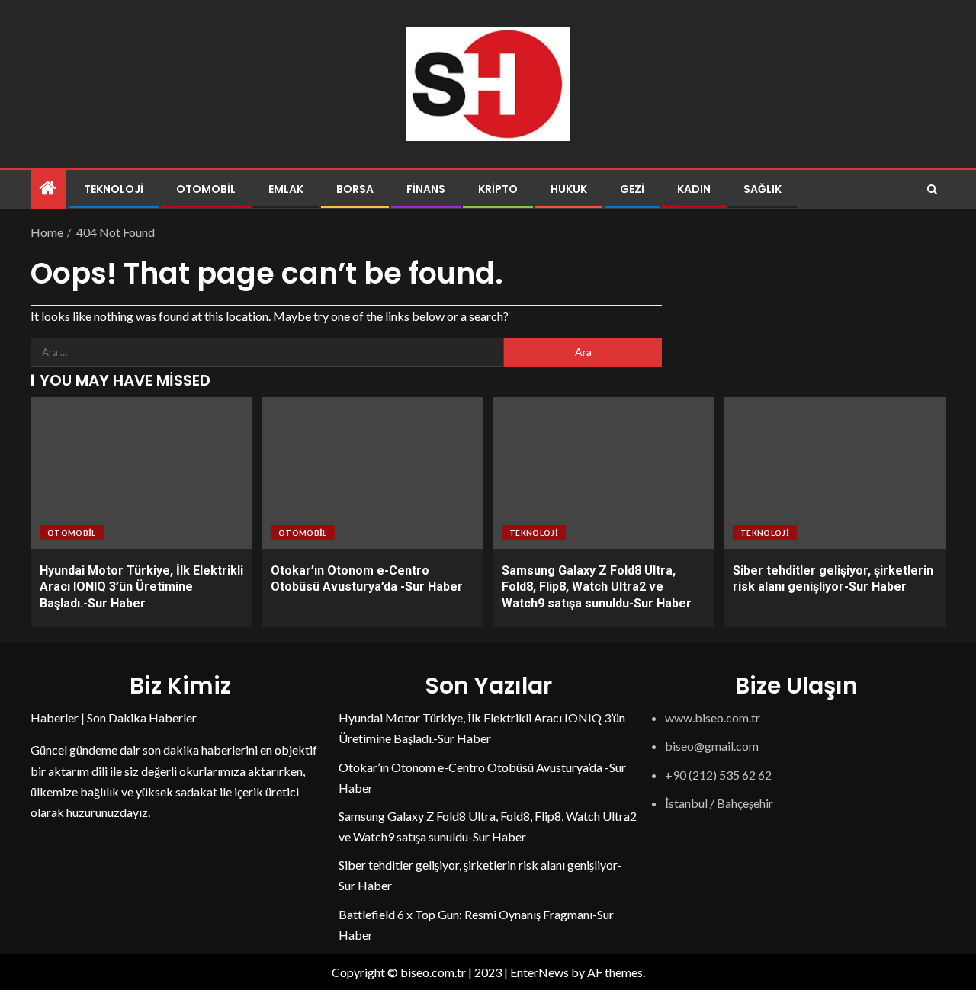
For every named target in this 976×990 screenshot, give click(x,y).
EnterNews (539, 972)
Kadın (694, 189)
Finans (425, 189)
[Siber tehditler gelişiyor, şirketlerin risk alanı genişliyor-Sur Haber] (835, 473)
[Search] (932, 189)
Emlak (285, 189)
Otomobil (206, 189)
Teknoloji (113, 189)
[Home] (48, 189)
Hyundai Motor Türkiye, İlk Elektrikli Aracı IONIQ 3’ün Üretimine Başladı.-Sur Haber (141, 586)
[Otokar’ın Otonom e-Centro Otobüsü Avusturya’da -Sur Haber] (372, 473)
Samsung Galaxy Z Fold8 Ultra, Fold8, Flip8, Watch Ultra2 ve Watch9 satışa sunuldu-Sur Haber (597, 586)
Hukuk (569, 189)
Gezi (632, 189)
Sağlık (762, 189)
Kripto (498, 189)
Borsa (355, 189)
